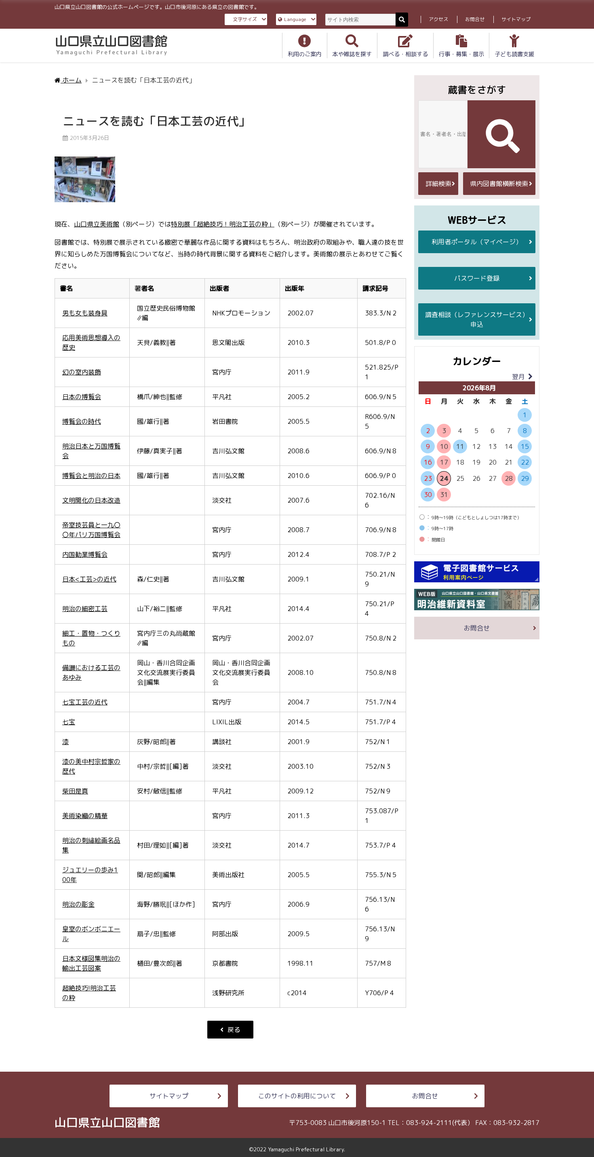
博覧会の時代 (81, 421)
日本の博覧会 (81, 396)
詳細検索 (438, 183)
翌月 (518, 376)
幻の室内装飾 (81, 372)
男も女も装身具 (84, 313)
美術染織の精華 (84, 815)
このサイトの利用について (297, 1095)
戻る (233, 1029)
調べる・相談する (405, 54)
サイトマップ (516, 19)
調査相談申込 (477, 319)
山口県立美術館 (96, 224)
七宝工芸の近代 (84, 702)
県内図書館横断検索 (499, 183)
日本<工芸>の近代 (89, 579)
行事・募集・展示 (461, 54)
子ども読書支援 (514, 54)
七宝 (68, 721)
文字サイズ (245, 19)
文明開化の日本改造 (91, 500)
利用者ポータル (477, 241)
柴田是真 (75, 791)
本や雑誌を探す (352, 54)
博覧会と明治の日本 (91, 475)
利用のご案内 (305, 54)
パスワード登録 (476, 278)
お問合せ (474, 19)
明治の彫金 (78, 904)
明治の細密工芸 (84, 608)
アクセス (438, 19)
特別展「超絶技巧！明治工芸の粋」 (222, 224)
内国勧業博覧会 (84, 554)
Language (295, 19)
